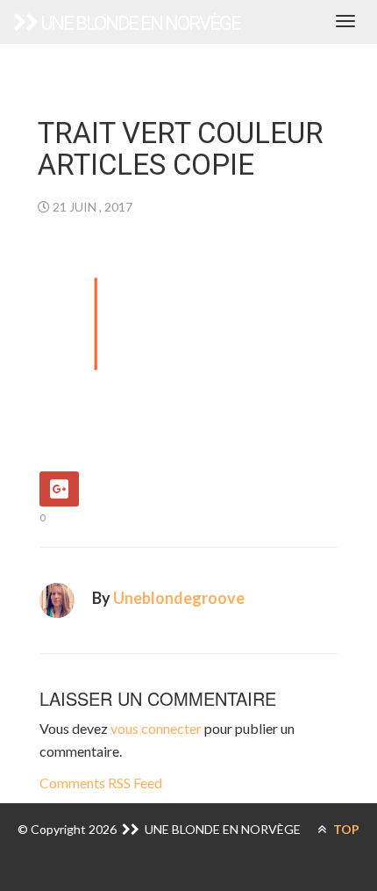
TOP (345, 829)
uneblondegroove (179, 597)
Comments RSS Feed (100, 782)
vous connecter (156, 728)
